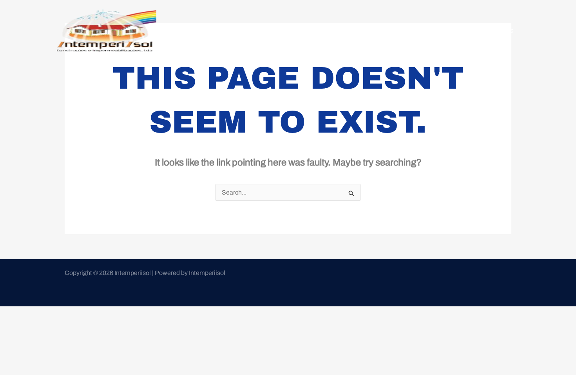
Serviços (453, 30)
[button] (456, 31)
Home (379, 30)
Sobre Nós (414, 30)
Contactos (498, 30)
